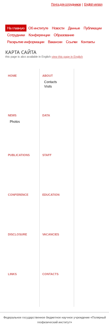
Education (51, 194)
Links (12, 274)
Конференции (39, 35)
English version (93, 4)
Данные (74, 28)
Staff (47, 155)
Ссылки (71, 42)
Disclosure (17, 234)
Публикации (93, 28)
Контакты (88, 42)
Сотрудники (16, 35)
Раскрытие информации (25, 42)
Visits (48, 86)
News (12, 115)
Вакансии (55, 42)
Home (12, 75)
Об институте (38, 28)
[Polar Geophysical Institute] (57, 17)
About (47, 75)
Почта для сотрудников (66, 4)
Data (46, 115)
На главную (16, 28)
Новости (58, 28)
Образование (64, 35)
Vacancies (50, 234)
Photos (15, 122)
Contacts (50, 82)
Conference (18, 194)
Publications (19, 155)
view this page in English (67, 56)
